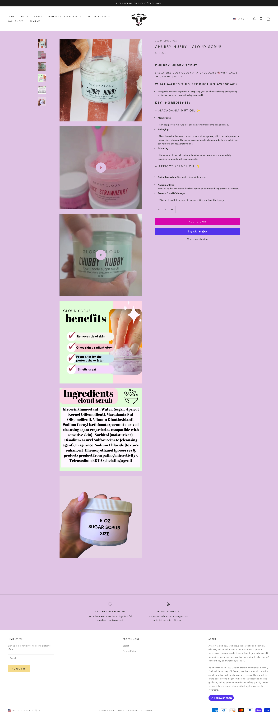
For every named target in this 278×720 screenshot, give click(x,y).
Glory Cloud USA (166, 40)
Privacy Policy (129, 651)
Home (11, 16)
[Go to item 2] (42, 55)
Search (126, 645)
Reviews (35, 21)
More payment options (197, 239)
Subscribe (19, 668)
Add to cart (197, 221)
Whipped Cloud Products (65, 16)
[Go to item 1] (42, 43)
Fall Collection (31, 16)
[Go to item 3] (42, 66)
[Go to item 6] (42, 101)
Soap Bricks (15, 21)
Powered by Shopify (142, 710)
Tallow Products (99, 16)
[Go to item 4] (42, 78)
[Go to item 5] (42, 89)
